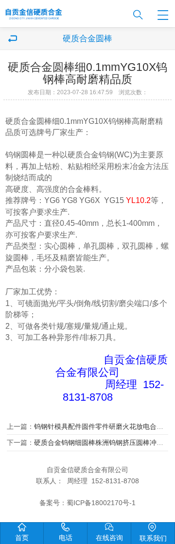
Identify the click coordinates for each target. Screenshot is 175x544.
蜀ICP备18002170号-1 (101, 503)
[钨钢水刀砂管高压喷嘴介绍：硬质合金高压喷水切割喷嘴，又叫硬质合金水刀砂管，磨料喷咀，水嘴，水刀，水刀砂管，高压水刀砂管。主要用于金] (62, 11)
